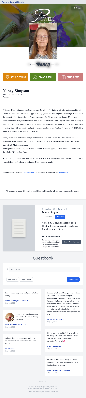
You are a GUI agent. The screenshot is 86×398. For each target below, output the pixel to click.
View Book (48, 217)
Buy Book (60, 217)
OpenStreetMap (45, 392)
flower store (63, 172)
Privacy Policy (36, 388)
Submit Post (73, 279)
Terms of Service (49, 388)
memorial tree (29, 172)
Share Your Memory (71, 242)
